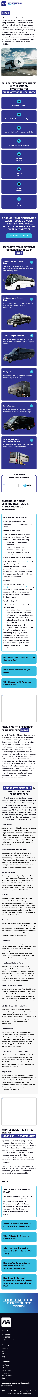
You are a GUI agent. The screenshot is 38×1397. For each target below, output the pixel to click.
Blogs (3, 1357)
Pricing (3, 1351)
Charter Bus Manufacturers (6, 1374)
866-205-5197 (24, 561)
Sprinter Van (9, 405)
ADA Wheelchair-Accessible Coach (11, 440)
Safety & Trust (6, 1368)
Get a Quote (6, 1334)
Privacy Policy (11, 1393)
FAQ (2, 1354)
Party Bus (7, 371)
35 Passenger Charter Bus (13, 299)
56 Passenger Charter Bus (13, 262)
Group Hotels (6, 1371)
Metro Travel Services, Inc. (15, 1391)
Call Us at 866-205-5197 (19, 235)
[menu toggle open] (35, 3)
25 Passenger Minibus (13, 335)
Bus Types (5, 1365)
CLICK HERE (12, 1300)
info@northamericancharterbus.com (18, 587)
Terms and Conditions (24, 1393)
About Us (4, 1348)
